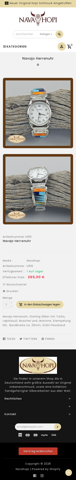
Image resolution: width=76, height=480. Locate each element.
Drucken (12, 291)
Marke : (8, 260)
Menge (8, 298)
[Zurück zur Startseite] (38, 64)
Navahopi (33, 260)
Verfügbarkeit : (13, 271)
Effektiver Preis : (14, 277)
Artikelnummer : (14, 266)
